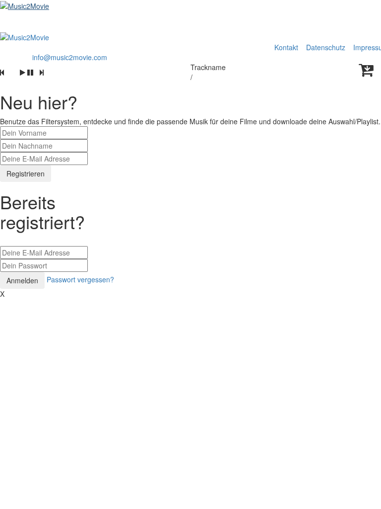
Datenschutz (326, 47)
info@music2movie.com (69, 57)
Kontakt (286, 47)
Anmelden (22, 280)
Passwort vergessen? (80, 279)
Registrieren (25, 173)
